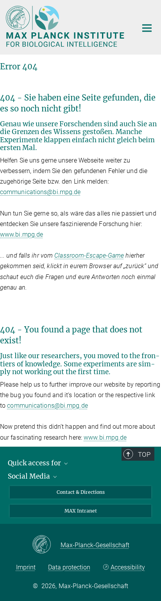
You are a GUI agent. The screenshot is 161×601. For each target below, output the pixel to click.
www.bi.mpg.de (21, 234)
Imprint (26, 567)
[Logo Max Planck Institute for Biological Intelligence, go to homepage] (66, 26)
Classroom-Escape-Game (89, 255)
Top (144, 454)
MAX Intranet (80, 511)
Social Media (30, 476)
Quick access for (35, 463)
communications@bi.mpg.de (40, 192)
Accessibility (128, 567)
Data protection (69, 567)
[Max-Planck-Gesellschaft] (46, 545)
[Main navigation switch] (147, 28)
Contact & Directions (81, 492)
